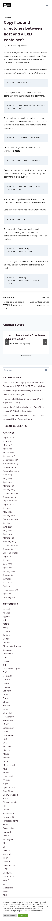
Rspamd (7, 832)
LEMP (6, 724)
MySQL (6, 772)
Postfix (6, 809)
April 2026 (7, 449)
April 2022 (7, 567)
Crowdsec (8, 653)
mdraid (6, 761)
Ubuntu (6, 861)
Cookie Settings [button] (9, 915)
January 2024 (9, 515)
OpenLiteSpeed (10, 795)
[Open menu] (47, 5)
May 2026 (7, 445)
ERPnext (7, 691)
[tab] (21, 355)
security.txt (8, 839)
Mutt (5, 769)
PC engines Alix (10, 802)
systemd (7, 854)
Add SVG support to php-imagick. (39, 301)
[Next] (45, 342)
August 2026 (8, 437)
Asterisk (6, 624)
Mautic (6, 754)
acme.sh (7, 609)
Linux (5, 731)
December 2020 (10, 590)
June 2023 (7, 527)
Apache (6, 613)
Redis (5, 824)
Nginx (5, 783)
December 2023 (10, 519)
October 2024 (9, 497)
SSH (5, 847)
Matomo (7, 750)
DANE (6, 657)
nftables (6, 780)
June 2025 (7, 474)
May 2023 (7, 530)
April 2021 (7, 586)
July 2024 (7, 508)
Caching (6, 635)
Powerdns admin (10, 821)
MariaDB (7, 746)
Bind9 (5, 627)
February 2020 (9, 597)
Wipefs (6, 880)
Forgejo (6, 698)
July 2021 (7, 579)
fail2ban (6, 694)
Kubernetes (8, 720)
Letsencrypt (8, 728)
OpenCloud (8, 791)
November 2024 (10, 493)
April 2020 (7, 593)
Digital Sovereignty (11, 668)
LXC (9, 17)
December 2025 (10, 460)
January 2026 (9, 456)
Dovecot (7, 687)
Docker (6, 679)
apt (4, 620)
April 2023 (7, 534)
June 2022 (7, 564)
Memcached (9, 765)
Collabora (7, 650)
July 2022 (7, 560)
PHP (5, 806)
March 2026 (8, 452)
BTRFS (6, 631)
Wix (5, 884)
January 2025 (9, 489)
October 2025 (9, 467)
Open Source (9, 787)
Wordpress (8, 888)
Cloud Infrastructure (12, 646)
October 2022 (9, 549)
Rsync (6, 835)
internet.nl (7, 713)
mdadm (6, 757)
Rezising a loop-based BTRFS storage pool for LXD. (13, 303)
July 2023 (7, 523)
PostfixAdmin (9, 813)
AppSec (6, 616)
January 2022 (9, 571)
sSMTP (6, 850)
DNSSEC (7, 676)
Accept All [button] (23, 915)
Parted (6, 798)
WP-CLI (6, 891)
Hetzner (7, 705)
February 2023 (9, 541)
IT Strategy (8, 717)
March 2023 (8, 538)
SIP (4, 843)
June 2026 (7, 441)
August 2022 (8, 556)
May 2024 (7, 512)
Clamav (6, 642)
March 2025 (8, 486)
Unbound (7, 873)
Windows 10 (8, 876)
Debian (6, 661)
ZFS (5, 895)
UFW (5, 869)
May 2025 (7, 478)
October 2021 (9, 575)
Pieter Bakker (11, 46)
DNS (5, 672)
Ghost (5, 702)
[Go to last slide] (7, 342)
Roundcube (8, 828)
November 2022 (10, 545)
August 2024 (8, 504)
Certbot (6, 639)
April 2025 (7, 482)
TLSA (5, 858)
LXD (5, 17)
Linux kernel (8, 735)
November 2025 (10, 463)
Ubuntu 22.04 (9, 865)
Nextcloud (8, 776)
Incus (5, 709)
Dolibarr (6, 683)
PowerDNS (8, 817)
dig (4, 665)
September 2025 (11, 471)
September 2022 (11, 553)
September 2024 (11, 500)
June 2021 (7, 582)
